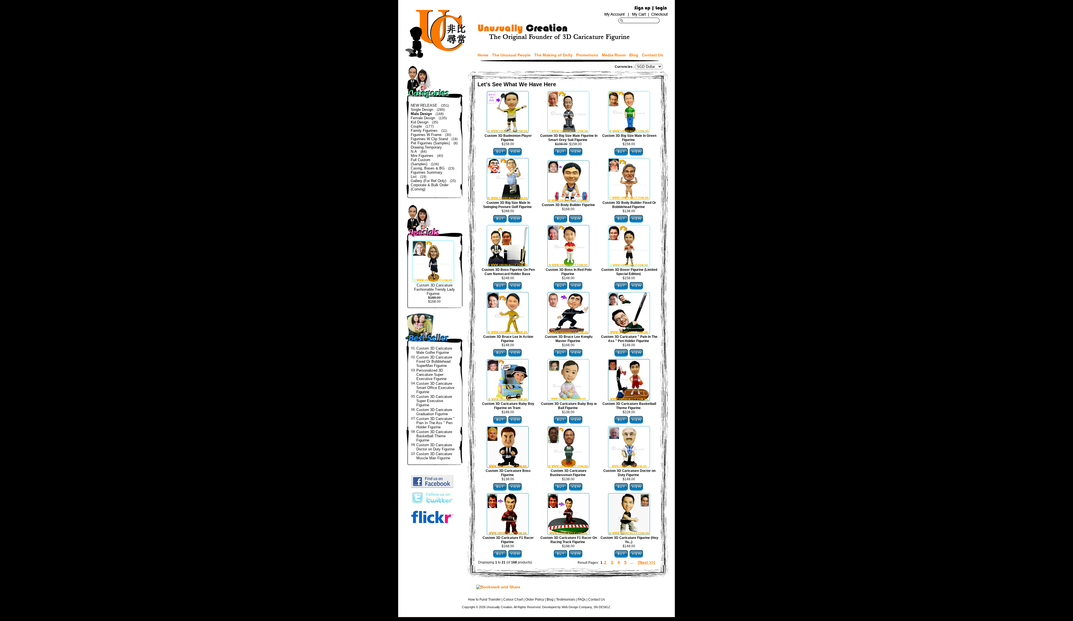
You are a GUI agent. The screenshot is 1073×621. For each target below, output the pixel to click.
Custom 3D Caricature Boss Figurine (508, 473)
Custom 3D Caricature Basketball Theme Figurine (434, 436)
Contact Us (652, 55)
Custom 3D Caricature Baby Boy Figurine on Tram (508, 406)
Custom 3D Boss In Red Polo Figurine (569, 272)
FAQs (582, 599)
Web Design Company (577, 607)
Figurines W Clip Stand (429, 139)
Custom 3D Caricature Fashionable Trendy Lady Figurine (434, 289)
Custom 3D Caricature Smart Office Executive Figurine (435, 387)
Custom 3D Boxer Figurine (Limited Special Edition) (629, 272)
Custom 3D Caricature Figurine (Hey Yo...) (629, 540)
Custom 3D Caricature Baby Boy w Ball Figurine (569, 406)
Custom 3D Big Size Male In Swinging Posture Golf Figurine (507, 205)
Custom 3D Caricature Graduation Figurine (434, 412)
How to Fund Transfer (484, 599)
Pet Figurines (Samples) (430, 143)
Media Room (614, 55)
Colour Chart (513, 599)
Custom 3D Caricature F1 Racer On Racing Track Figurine (568, 540)
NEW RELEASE (424, 105)
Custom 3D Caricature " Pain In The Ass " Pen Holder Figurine (435, 423)
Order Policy (534, 599)
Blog (633, 55)
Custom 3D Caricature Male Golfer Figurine (434, 350)
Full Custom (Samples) (420, 162)
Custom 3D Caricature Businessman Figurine (568, 473)
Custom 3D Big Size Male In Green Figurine (629, 138)
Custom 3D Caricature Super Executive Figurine (434, 401)
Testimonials (565, 599)
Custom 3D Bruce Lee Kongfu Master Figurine (568, 339)
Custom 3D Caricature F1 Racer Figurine (508, 540)
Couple (416, 126)
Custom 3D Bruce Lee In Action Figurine (508, 339)
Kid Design (419, 122)
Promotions (587, 55)
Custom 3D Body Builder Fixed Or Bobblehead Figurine (629, 205)
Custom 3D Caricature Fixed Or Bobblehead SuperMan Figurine (434, 361)
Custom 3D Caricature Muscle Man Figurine (434, 456)
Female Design (423, 118)
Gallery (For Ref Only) (428, 181)
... (631, 562)
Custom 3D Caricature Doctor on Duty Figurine (435, 447)
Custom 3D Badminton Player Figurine (508, 138)
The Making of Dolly (553, 55)
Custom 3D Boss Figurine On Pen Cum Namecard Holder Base (508, 272)
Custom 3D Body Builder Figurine (568, 205)
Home (483, 55)
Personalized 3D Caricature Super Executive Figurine (431, 374)
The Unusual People (511, 55)
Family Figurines (424, 130)
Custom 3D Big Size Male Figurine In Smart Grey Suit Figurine (568, 138)
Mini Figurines (422, 156)
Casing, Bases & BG (428, 168)
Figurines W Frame (426, 135)
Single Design (422, 110)
